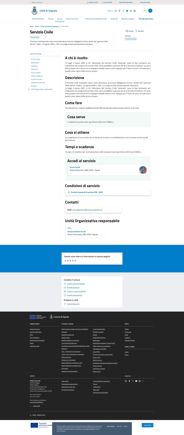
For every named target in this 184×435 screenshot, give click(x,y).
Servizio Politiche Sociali (76, 231)
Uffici (69, 228)
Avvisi (126, 335)
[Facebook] (129, 381)
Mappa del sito (41, 415)
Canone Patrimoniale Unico (69, 343)
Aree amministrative (35, 332)
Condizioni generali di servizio (87, 192)
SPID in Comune (97, 360)
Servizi (37, 26)
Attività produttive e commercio (70, 340)
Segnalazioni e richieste (99, 349)
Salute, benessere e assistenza (50, 26)
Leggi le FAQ (65, 381)
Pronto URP (36, 406)
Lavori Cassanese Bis (99, 329)
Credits (34, 415)
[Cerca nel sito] (150, 11)
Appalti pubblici (66, 338)
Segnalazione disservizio (68, 387)
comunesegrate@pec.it (36, 402)
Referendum (96, 340)
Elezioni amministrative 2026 (96, 18)
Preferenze (111, 426)
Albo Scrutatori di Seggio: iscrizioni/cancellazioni (75, 329)
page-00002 (96, 352)
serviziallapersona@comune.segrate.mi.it (87, 209)
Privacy (95, 384)
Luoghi (127, 352)
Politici (32, 343)
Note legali (96, 390)
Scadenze (127, 338)
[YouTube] (136, 381)
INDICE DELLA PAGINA (35, 54)
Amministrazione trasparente (101, 381)
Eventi (126, 355)
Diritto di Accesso (66, 357)
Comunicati (128, 332)
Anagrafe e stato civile (68, 335)
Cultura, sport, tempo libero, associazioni (73, 354)
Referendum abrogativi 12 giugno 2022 (104, 343)
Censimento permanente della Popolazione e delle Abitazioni (75, 347)
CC (30, 415)
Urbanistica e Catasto (99, 369)
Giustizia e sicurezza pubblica (70, 371)
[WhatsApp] (126, 381)
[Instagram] (130, 10)
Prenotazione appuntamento (70, 384)
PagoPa (95, 335)
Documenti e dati (34, 346)
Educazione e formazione (69, 360)
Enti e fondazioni (34, 338)
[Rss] (143, 381)
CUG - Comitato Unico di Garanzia (71, 352)
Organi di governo (35, 329)
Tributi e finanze (97, 366)
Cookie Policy (96, 387)
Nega (125, 426)
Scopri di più (147, 425)
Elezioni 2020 (97, 371)
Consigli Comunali (130, 340)
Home (31, 26)
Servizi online (96, 357)
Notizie (127, 329)
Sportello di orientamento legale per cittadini (105, 363)
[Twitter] (133, 381)
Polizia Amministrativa (99, 338)
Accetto (119, 426)
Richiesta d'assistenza (68, 390)
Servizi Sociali (75, 167)
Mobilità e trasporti (98, 332)
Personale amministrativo (37, 340)
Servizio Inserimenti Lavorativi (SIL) (103, 355)
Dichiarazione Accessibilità (100, 393)
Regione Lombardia (37, 2)
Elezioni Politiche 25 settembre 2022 (72, 363)
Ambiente (114, 18)
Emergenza (65, 368)
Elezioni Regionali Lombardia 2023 (71, 366)
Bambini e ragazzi (128, 18)
